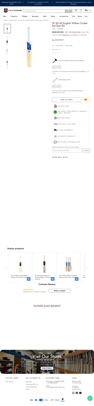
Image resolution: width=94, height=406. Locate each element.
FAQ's (28, 389)
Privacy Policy (76, 389)
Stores (80, 16)
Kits (73, 16)
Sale (86, 16)
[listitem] (20, 267)
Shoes (53, 16)
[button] (7, 267)
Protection (14, 16)
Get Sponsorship (31, 387)
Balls (45, 16)
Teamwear (35, 16)
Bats (4, 16)
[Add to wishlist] (86, 99)
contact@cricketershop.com (55, 387)
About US (29, 381)
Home (5, 20)
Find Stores (9, 381)
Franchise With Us (32, 384)
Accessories (64, 16)
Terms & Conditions (75, 386)
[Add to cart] (28, 279)
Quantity (56, 49)
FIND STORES (47, 368)
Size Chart (59, 40)
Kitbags (25, 16)
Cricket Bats (13, 20)
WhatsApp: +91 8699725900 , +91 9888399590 (55, 382)
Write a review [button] (59, 291)
